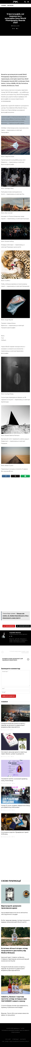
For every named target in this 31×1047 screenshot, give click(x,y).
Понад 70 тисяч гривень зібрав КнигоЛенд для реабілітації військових (15, 806)
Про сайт (8, 1039)
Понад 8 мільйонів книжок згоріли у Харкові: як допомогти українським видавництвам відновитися (13, 725)
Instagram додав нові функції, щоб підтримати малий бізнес (12, 659)
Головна (3, 5)
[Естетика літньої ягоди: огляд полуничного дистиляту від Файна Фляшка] (15, 936)
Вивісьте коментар (8, 696)
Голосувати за (9, 626)
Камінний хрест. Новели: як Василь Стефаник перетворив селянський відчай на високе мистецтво (15, 959)
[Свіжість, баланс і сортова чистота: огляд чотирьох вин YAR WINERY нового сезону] (15, 984)
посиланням (7, 101)
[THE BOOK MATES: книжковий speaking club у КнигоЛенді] (15, 768)
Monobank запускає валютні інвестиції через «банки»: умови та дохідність (14, 753)
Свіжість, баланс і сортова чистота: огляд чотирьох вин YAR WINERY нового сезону (14, 999)
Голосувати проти (24, 626)
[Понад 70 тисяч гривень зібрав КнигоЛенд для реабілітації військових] (15, 795)
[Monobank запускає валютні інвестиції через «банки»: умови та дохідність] (15, 741)
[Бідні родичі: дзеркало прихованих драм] (15, 894)
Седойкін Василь (15, 632)
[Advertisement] (15, 54)
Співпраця (15, 1039)
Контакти (23, 1039)
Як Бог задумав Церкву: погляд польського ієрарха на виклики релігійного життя (15, 921)
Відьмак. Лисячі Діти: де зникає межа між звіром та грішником (15, 1014)
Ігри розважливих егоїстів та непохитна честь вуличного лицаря (14, 913)
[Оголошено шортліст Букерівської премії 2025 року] (15, 821)
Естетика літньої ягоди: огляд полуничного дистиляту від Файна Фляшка (14, 950)
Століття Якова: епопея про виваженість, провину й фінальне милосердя (14, 1006)
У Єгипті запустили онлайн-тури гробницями (19, 652)
